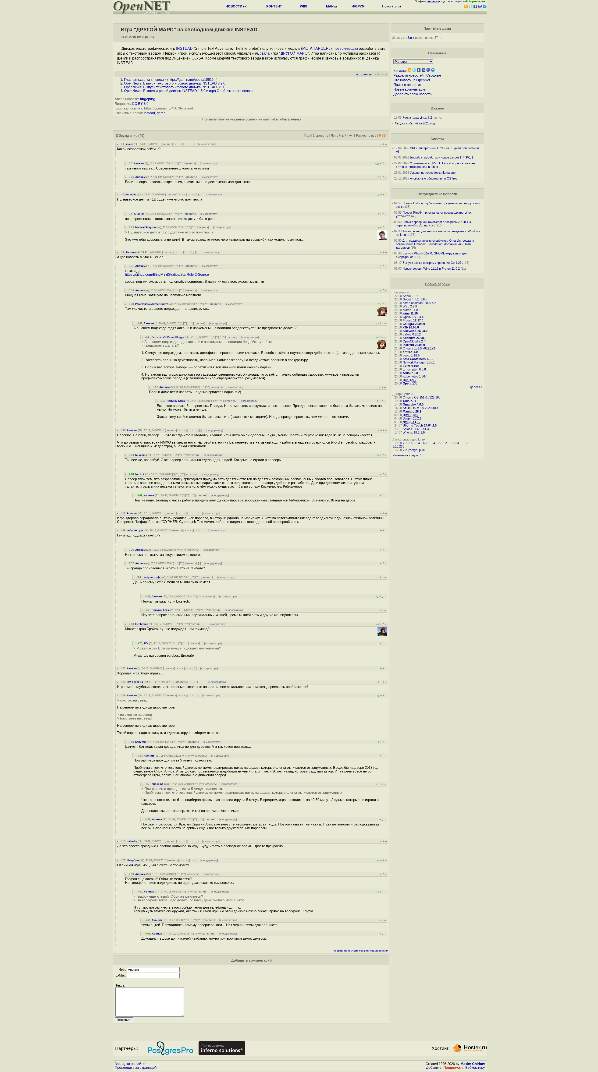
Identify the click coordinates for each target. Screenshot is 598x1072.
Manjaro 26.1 (412, 411)
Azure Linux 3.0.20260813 (420, 408)
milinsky (132, 841)
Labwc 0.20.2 (412, 334)
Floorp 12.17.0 (413, 320)
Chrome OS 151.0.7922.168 (421, 397)
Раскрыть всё (366, 135)
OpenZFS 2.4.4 (413, 317)
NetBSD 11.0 (411, 422)
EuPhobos (141, 624)
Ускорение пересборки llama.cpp (433, 172)
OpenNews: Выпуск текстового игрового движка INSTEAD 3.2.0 (174, 83)
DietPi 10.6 (410, 415)
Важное (437, 108)
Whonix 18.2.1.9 (414, 432)
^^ (175, 163)
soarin (129, 144)
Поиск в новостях (407, 85)
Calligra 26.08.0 (414, 324)
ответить (167, 144)
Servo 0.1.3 (410, 296)
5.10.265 (398, 446)
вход (442, 1)
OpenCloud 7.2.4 (414, 341)
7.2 (405, 450)
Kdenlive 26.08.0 (414, 338)
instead (149, 113)
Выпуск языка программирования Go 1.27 (431, 262)
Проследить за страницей (136, 1067)
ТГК (146, 643)
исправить (364, 74)
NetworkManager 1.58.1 (419, 362)
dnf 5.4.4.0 (410, 352)
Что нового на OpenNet (411, 80)
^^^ (180, 163)
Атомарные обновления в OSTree (433, 178)
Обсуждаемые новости (437, 194)
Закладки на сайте (130, 1064)
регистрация (454, 1)
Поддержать (453, 1067)
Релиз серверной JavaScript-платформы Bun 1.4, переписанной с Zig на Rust (434, 223)
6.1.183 (454, 443)
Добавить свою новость (412, 94)
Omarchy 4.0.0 (413, 404)
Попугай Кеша (176, 400)
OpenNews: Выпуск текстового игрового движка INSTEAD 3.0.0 (174, 87)
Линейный (338, 135)
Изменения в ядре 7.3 (407, 455)
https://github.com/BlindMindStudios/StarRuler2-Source (167, 274)
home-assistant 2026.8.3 (419, 303)
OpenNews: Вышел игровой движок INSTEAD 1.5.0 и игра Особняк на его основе (188, 91)
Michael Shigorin (145, 227)
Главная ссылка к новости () (170, 79)
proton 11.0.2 (411, 310)
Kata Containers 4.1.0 (418, 359)
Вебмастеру (475, 1067)
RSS (382, 135)
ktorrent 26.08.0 (414, 345)
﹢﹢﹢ (178, 144)
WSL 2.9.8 (410, 306)
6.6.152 (442, 443)
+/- (351, 135)
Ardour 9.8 (410, 373)
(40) (141, 136)
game (161, 113)
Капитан (149, 495)
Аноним (139, 163)
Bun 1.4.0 (409, 380)
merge (413, 450)
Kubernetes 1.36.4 (415, 376)
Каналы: (400, 71)
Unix (411, 37)
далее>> (476, 387)
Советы (437, 139)
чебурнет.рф (135, 530)
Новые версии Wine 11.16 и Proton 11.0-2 (431, 268)
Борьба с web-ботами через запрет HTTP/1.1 (441, 157)
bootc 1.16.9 (411, 355)
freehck (139, 474)
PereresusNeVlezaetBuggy (151, 304)
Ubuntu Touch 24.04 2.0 (420, 425)
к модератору (207, 144)
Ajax (307, 135)
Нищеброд (133, 860)
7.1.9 (406, 443)
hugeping (147, 99)
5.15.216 (466, 443)
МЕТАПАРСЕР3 (316, 48)
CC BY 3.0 (140, 104)
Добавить (433, 1067)
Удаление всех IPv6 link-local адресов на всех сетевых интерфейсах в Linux (435, 165)
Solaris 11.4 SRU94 (416, 429)
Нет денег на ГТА (137, 682)
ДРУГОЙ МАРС (294, 53)
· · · (187, 144)
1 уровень (320, 135)
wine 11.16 (410, 313)
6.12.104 (429, 443)
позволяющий (346, 48)
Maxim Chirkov (472, 1064)
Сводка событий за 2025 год (415, 123)
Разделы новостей (408, 75)
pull (421, 450)
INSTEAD (184, 48)
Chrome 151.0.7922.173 (419, 348)
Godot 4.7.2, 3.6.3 (415, 299)
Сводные (433, 75)
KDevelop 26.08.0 (415, 331)
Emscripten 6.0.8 (414, 369)
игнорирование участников (348, 950)
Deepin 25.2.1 (412, 418)
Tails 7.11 (409, 401)
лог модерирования (377, 950)
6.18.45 (416, 443)
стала (265, 53)
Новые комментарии (409, 89)
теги (396, 6)
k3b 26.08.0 (411, 327)
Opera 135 (410, 383)
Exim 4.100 (411, 366)
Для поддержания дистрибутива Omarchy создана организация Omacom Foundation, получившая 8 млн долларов (435, 244)
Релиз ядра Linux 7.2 (417, 117)
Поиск (386, 6)
